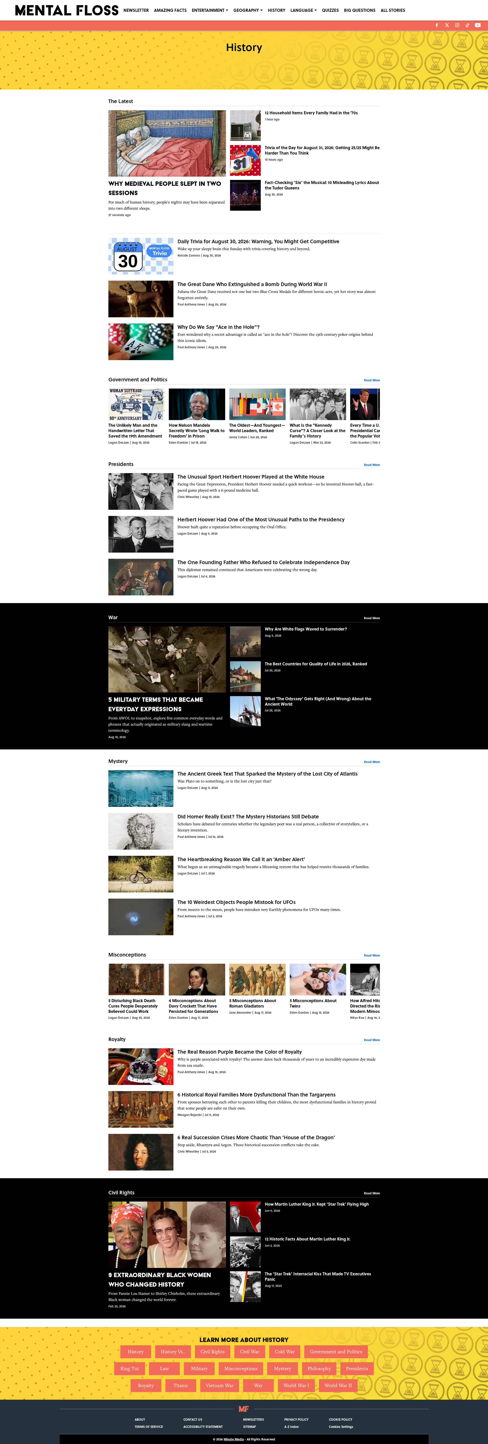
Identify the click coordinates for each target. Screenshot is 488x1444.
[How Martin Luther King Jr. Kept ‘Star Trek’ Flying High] (305, 1217)
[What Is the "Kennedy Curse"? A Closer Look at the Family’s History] (318, 417)
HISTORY (276, 10)
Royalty (146, 1385)
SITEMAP (249, 1426)
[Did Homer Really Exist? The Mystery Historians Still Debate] (244, 831)
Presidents (357, 1368)
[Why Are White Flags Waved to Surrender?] (305, 641)
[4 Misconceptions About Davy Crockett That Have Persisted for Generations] (197, 992)
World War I (296, 1385)
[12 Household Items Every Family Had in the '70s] (305, 125)
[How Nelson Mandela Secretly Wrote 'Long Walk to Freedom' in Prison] (197, 417)
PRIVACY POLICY (296, 1419)
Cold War (285, 1351)
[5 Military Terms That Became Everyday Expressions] (167, 682)
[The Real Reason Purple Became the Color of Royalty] (244, 1066)
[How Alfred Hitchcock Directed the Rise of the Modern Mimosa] (378, 992)
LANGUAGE (301, 10)
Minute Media (234, 1439)
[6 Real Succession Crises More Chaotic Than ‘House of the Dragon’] (244, 1152)
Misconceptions (240, 1368)
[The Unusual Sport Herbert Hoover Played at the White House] (244, 491)
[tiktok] (467, 25)
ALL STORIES (393, 10)
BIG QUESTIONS (360, 10)
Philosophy (319, 1368)
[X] (447, 25)
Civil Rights (213, 1351)
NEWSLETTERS (253, 1419)
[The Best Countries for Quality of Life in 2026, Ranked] (305, 676)
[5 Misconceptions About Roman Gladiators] (257, 992)
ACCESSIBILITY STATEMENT (203, 1426)
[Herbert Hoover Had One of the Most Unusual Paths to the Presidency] (244, 534)
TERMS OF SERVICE (149, 1426)
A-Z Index (291, 1426)
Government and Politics (336, 1351)
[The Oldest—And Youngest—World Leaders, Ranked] (257, 417)
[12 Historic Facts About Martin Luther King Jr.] (305, 1251)
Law (164, 1368)
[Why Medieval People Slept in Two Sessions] (167, 163)
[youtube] (478, 25)
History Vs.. (173, 1351)
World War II (338, 1385)
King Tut (129, 1368)
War (258, 1385)
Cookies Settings (341, 1426)
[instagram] (457, 25)
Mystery (282, 1368)
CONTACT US (192, 1419)
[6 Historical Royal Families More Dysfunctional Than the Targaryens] (244, 1109)
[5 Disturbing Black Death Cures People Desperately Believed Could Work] (136, 992)
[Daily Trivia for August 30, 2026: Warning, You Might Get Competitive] (244, 256)
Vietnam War (219, 1385)
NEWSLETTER (136, 10)
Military (199, 1368)
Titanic (180, 1385)
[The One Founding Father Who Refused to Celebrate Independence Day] (244, 577)
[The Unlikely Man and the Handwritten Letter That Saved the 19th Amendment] (136, 417)
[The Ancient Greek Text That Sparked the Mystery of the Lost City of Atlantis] (244, 788)
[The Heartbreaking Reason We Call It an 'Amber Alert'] (244, 874)
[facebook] (437, 25)
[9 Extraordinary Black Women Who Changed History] (167, 1255)
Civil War (249, 1351)
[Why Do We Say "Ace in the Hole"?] (244, 341)
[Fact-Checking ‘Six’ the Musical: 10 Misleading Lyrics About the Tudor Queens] (305, 195)
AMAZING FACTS (170, 10)
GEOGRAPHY (246, 10)
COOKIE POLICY (340, 1419)
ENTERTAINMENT (208, 10)
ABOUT (140, 1419)
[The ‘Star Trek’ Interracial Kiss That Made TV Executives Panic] (305, 1286)
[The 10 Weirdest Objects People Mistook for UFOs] (244, 917)
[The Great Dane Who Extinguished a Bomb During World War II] (244, 299)
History (135, 1351)
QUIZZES (330, 10)
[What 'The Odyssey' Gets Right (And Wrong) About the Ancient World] (305, 711)
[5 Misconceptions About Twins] (318, 992)
